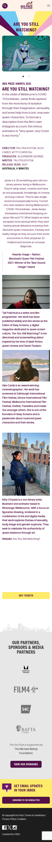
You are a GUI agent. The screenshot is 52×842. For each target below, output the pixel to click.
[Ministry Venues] (26, 669)
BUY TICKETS (26, 595)
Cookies (22, 819)
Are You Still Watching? (26, 538)
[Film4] (26, 689)
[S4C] (26, 709)
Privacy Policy (9, 819)
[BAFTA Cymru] (26, 729)
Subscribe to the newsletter (26, 800)
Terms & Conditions (35, 815)
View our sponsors (26, 764)
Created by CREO (11, 834)
